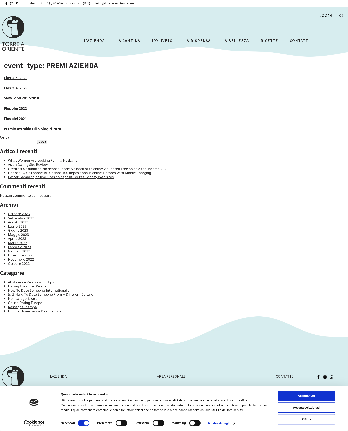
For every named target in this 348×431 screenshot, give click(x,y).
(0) (340, 15)
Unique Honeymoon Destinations (34, 311)
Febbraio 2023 (19, 247)
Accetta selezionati (306, 407)
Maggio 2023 (18, 234)
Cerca (4, 137)
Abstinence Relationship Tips (31, 282)
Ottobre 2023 (19, 213)
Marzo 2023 (17, 242)
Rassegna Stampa (22, 307)
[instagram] (11, 3)
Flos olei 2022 (15, 108)
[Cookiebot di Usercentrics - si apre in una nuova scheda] (34, 423)
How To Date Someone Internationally (38, 290)
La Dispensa (197, 40)
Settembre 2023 (21, 218)
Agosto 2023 (18, 222)
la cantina (128, 40)
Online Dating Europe (25, 302)
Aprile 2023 (17, 238)
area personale (171, 376)
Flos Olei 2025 (15, 88)
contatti (284, 376)
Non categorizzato (22, 298)
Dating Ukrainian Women (28, 286)
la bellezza (235, 40)
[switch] (121, 423)
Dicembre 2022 (20, 255)
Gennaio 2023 (19, 251)
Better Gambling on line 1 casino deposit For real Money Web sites (61, 177)
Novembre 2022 (21, 259)
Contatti (300, 40)
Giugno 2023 (18, 230)
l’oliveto (162, 40)
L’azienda (94, 40)
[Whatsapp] (17, 3)
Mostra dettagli (219, 423)
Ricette (269, 40)
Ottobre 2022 (19, 263)
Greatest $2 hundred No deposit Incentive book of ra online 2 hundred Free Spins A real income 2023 (88, 168)
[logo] (13, 35)
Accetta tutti (306, 395)
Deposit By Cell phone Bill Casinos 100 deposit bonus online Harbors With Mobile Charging (79, 172)
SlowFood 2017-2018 (21, 98)
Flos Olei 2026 (15, 78)
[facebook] (6, 3)
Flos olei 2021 (15, 118)
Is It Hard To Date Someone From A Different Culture (50, 294)
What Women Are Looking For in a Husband (42, 160)
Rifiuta (306, 419)
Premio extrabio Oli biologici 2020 (32, 129)
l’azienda (58, 376)
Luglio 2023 (17, 226)
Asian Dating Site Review (28, 164)
